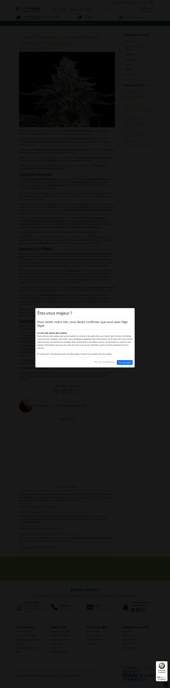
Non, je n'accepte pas (104, 361)
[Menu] (166, 662)
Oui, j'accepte (124, 362)
